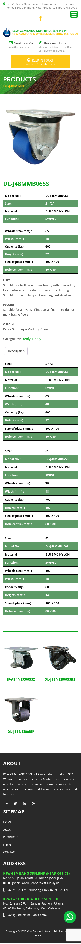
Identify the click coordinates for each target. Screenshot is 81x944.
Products (10, 837)
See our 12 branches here (40, 62)
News (7, 845)
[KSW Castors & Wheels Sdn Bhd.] (40, 32)
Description (16, 351)
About (8, 830)
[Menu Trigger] (74, 14)
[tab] (16, 351)
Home (7, 822)
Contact (10, 852)
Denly (26, 338)
